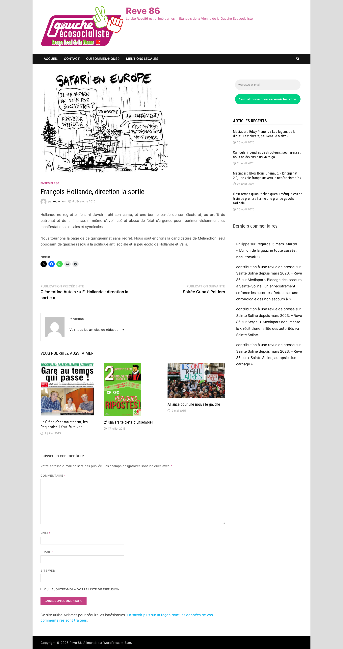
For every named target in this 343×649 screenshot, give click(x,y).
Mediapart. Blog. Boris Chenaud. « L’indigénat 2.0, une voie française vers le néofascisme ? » (267, 175)
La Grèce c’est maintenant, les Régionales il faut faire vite (64, 424)
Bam (127, 643)
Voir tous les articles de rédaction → (96, 330)
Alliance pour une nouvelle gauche (194, 404)
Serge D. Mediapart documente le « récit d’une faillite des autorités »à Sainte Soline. (268, 328)
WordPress (111, 643)
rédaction (59, 201)
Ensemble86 (49, 183)
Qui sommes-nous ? (103, 59)
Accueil (51, 59)
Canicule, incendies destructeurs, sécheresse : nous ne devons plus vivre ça (267, 154)
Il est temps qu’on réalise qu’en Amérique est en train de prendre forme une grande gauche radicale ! (267, 198)
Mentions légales (142, 59)
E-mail (47, 552)
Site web (47, 570)
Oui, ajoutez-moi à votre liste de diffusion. (82, 589)
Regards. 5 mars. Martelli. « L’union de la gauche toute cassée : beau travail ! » (267, 250)
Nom (45, 533)
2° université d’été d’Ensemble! (128, 422)
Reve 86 (143, 10)
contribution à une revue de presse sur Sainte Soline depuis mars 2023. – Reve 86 (269, 273)
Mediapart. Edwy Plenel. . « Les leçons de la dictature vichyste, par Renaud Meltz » (264, 133)
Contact (72, 59)
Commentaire (53, 475)
